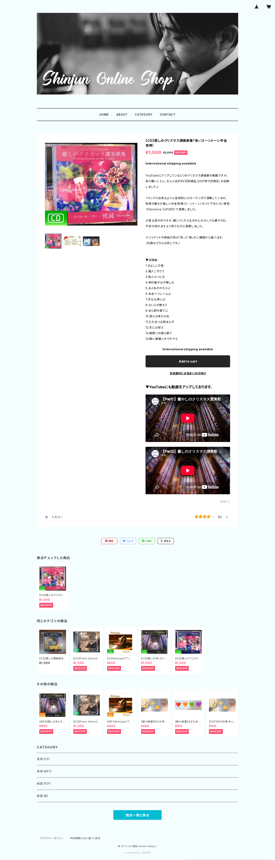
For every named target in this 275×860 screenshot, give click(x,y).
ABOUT (121, 114)
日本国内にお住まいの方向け (188, 373)
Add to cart (188, 361)
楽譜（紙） (43, 795)
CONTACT (168, 114)
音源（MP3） (44, 771)
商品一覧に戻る (137, 815)
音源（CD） (43, 759)
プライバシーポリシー (52, 838)
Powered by (133, 852)
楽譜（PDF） (44, 783)
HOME (104, 114)
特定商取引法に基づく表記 (85, 838)
